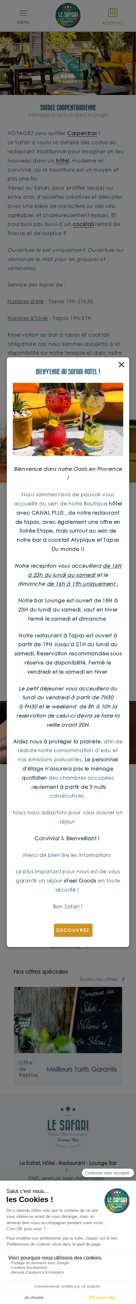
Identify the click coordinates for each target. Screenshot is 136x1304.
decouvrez (73, 930)
